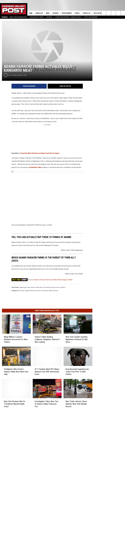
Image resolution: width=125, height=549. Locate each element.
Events (77, 13)
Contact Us (86, 13)
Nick (9, 75)
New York (43, 287)
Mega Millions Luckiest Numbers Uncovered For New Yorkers (15, 339)
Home (30, 13)
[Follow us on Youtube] (118, 13)
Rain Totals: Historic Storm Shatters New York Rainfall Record (76, 404)
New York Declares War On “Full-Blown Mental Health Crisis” (14, 404)
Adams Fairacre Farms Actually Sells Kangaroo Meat (53, 280)
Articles (22, 290)
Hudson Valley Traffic (37, 17)
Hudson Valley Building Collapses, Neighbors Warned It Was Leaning (47, 339)
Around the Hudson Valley (44, 290)
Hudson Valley (35, 287)
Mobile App (39, 13)
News (47, 13)
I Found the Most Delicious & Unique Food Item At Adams (39, 153)
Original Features (30, 290)
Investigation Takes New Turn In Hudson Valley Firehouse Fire (46, 404)
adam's (63, 287)
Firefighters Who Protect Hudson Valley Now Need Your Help (16, 371)
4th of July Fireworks (91, 17)
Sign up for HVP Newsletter (18, 17)
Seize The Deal (98, 13)
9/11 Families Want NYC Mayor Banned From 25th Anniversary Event (47, 371)
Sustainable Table (35, 167)
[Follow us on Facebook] (113, 13)
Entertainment (67, 13)
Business (56, 13)
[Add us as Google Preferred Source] (108, 13)
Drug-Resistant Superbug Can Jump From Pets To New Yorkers (77, 371)
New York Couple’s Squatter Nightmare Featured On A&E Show (77, 339)
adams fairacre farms (53, 287)
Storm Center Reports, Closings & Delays (68, 17)
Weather (49, 17)
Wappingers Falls (25, 287)
